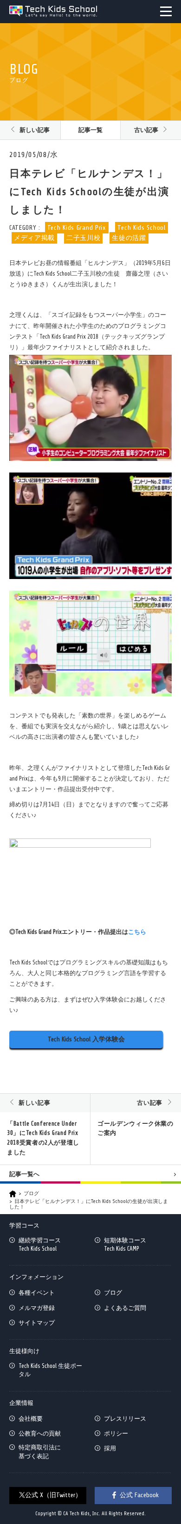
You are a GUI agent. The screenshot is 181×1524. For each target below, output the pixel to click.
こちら (137, 931)
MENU (166, 11)
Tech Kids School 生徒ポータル (50, 1370)
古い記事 (146, 129)
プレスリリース (125, 1418)
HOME (12, 1193)
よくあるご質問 (125, 1307)
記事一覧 (90, 129)
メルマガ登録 (37, 1307)
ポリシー (116, 1433)
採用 (110, 1448)
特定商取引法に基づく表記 (40, 1451)
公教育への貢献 (40, 1433)
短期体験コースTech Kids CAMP (125, 1244)
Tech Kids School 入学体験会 (86, 1039)
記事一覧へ (24, 1174)
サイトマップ (37, 1322)
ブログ (31, 1193)
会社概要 (31, 1418)
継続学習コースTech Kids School (40, 1244)
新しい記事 (34, 129)
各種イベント (37, 1292)
